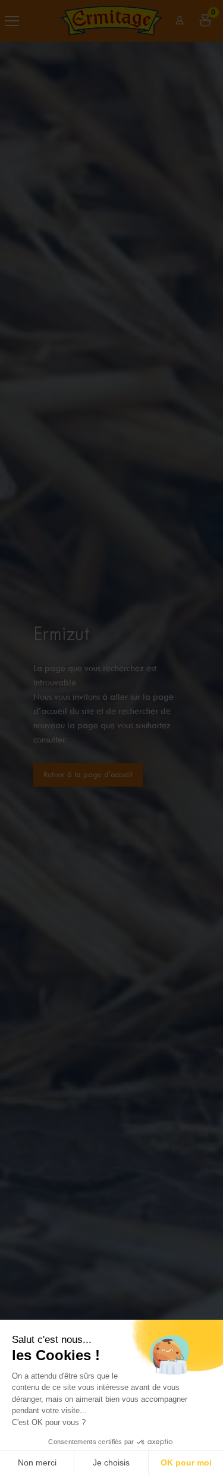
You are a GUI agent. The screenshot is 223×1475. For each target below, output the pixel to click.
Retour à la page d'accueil (88, 774)
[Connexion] (179, 20)
